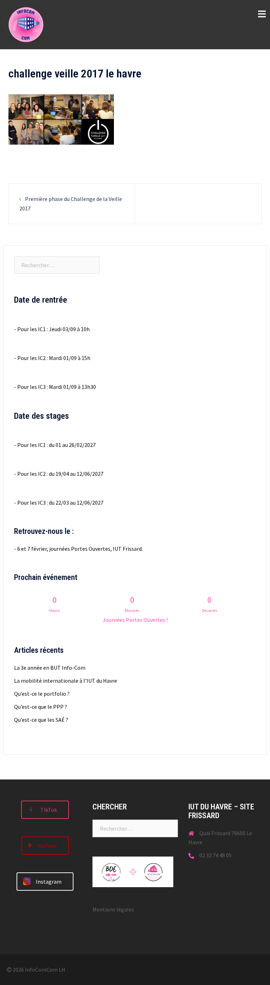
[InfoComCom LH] (26, 23)
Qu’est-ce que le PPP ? (40, 706)
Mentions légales (113, 909)
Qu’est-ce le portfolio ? (42, 693)
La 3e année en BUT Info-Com (49, 667)
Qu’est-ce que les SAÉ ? (41, 719)
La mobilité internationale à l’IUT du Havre (65, 680)
